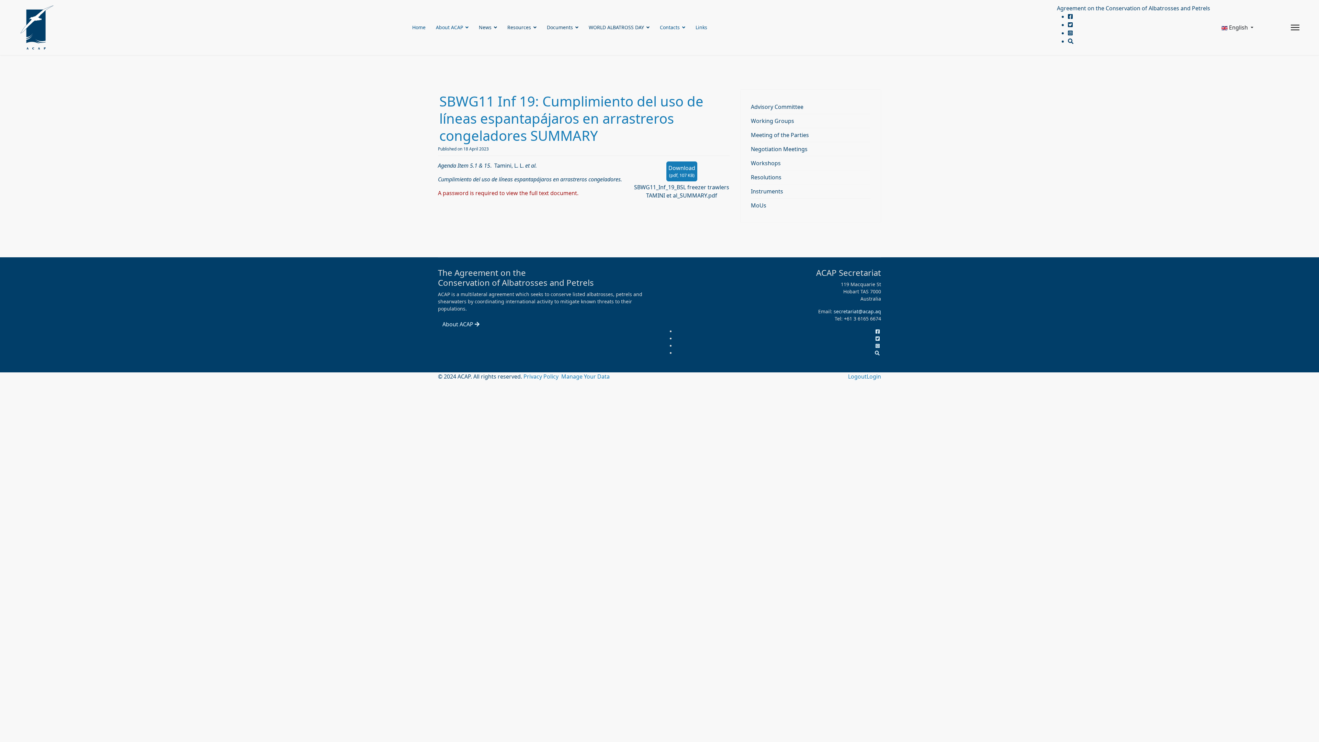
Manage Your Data (585, 376)
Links (701, 27)
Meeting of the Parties (780, 135)
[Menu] (1295, 27)
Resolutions (766, 177)
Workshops (766, 163)
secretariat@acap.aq (857, 311)
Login (874, 376)
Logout (857, 376)
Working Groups (772, 121)
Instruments (767, 191)
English (1238, 27)
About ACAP (449, 27)
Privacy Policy (541, 376)
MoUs (758, 205)
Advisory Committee (777, 107)
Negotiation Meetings (779, 149)
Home (419, 27)
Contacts (670, 27)
